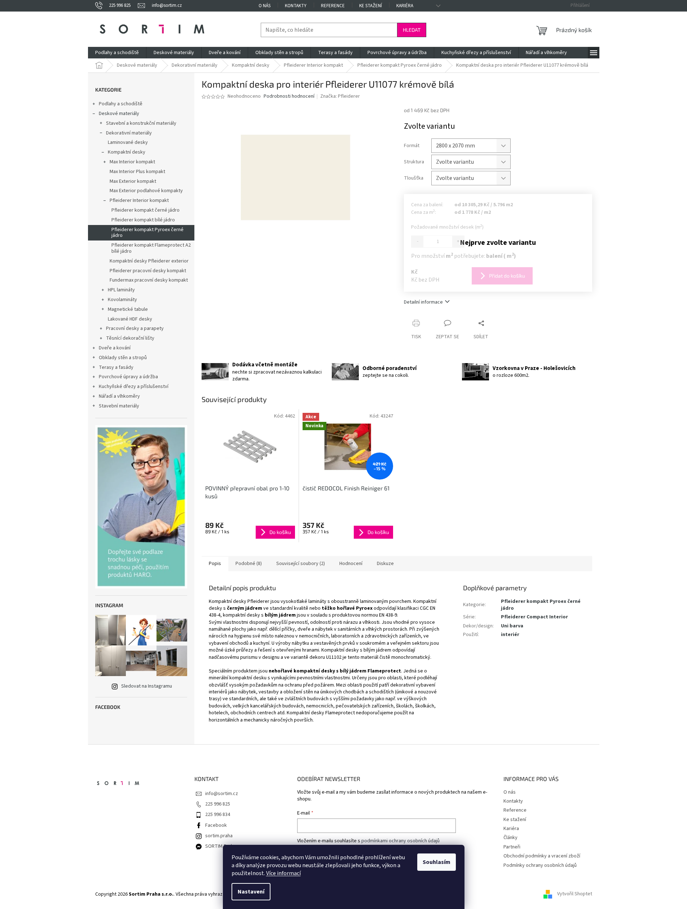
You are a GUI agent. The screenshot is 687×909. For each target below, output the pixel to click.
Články (510, 837)
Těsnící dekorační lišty (130, 338)
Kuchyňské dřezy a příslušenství (133, 386)
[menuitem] (117, 52)
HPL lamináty (121, 290)
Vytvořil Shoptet (574, 894)
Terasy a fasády (116, 367)
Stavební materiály (119, 406)
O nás (264, 6)
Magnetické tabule (128, 309)
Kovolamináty (122, 299)
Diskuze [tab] (385, 563)
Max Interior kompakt (132, 162)
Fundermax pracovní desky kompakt (149, 280)
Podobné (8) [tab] (248, 563)
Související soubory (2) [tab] (300, 563)
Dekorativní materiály (129, 133)
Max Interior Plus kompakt (137, 171)
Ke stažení (370, 6)
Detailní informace (423, 302)
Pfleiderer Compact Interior (534, 617)
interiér (510, 634)
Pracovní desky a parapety (135, 328)
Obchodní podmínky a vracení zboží (541, 856)
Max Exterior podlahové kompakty (146, 190)
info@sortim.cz (221, 793)
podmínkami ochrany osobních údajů (400, 840)
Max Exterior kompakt (133, 181)
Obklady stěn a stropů (123, 357)
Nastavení (251, 892)
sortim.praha (219, 835)
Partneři (511, 847)
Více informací (283, 873)
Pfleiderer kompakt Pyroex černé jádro (147, 232)
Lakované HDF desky (130, 319)
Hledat (411, 30)
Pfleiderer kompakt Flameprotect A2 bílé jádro (151, 248)
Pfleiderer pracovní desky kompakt (148, 270)
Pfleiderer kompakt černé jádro (145, 210)
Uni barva (512, 626)
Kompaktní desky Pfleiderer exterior (149, 261)
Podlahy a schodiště (120, 103)
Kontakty (296, 6)
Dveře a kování (115, 348)
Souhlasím (436, 862)
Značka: (340, 96)
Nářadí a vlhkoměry (119, 396)
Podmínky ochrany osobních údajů (540, 865)
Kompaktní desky (126, 152)
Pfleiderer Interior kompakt (139, 200)
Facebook (216, 825)
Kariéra (404, 6)
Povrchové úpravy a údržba (128, 376)
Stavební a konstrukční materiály (141, 123)
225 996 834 (217, 814)
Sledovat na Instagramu (146, 686)
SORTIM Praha (220, 846)
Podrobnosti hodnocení (289, 96)
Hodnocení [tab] (350, 563)
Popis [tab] (215, 563)
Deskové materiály (119, 113)
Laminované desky (128, 142)
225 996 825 (217, 804)
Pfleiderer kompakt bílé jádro (143, 220)
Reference (333, 6)
